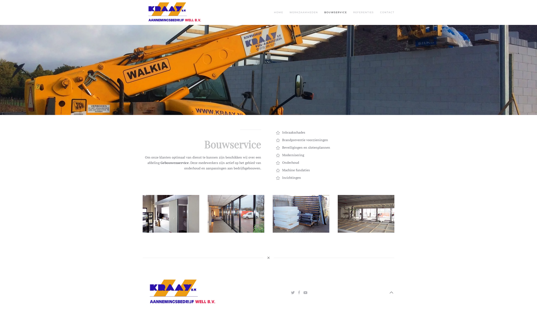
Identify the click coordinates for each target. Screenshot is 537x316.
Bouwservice (335, 12)
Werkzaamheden (303, 12)
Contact (387, 12)
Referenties (363, 12)
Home (278, 12)
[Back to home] (174, 12)
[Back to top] (391, 292)
